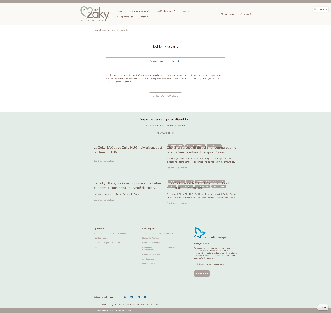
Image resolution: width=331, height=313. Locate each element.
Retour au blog (167, 95)
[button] (320, 9)
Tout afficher (165, 133)
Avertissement (153, 304)
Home (96, 30)
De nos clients (106, 30)
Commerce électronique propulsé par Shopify (112, 310)
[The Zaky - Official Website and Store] (95, 14)
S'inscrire (202, 273)
